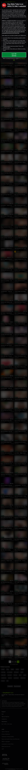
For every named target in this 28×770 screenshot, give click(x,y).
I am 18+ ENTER (14, 55)
